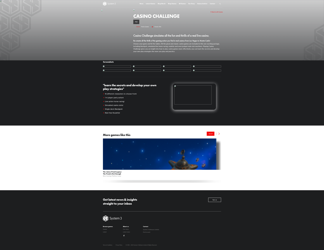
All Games (182, 4)
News (141, 4)
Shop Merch (161, 4)
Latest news (126, 232)
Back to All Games (217, 12)
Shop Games (172, 4)
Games (105, 229)
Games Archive (202, 4)
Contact (212, 4)
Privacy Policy (119, 245)
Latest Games (150, 4)
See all (210, 134)
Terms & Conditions (107, 245)
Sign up (214, 200)
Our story (126, 229)
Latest (105, 232)
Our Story (191, 4)
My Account (146, 232)
